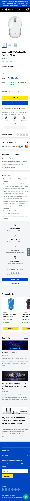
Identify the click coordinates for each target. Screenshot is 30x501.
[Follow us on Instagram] (12, 489)
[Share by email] (27, 134)
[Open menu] (2, 9)
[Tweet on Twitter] (24, 134)
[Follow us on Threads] (9, 489)
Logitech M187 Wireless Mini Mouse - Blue (9, 315)
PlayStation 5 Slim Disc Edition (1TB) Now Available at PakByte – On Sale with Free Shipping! (14, 420)
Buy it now (15, 103)
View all (26, 338)
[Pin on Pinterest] (21, 134)
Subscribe (7, 476)
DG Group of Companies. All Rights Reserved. (12, 497)
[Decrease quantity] (9, 91)
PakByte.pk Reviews (9, 353)
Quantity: (4, 91)
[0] (27, 9)
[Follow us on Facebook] (3, 489)
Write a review (15, 279)
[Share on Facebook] (17, 134)
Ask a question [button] (15, 283)
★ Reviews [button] (28, 252)
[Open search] (20, 9)
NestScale (18, 123)
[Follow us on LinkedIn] (19, 489)
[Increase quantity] (18, 91)
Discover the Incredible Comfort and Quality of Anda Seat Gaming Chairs (14, 386)
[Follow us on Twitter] (6, 489)
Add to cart (15, 97)
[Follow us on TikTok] (15, 489)
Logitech (4, 58)
